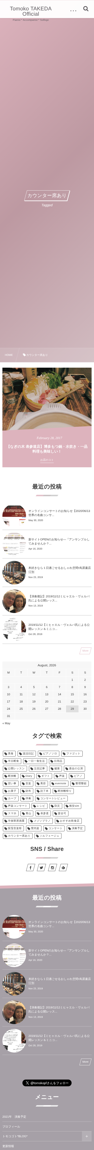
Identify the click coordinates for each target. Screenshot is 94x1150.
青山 (28, 813)
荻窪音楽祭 (15, 828)
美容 (43, 783)
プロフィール (11, 1126)
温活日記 (28, 753)
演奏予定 (77, 828)
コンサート (55, 828)
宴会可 (62, 813)
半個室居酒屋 (16, 820)
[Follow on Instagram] (52, 867)
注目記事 (39, 768)
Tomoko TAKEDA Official (31, 11)
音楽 (28, 783)
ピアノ (78, 776)
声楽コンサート (17, 806)
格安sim (74, 806)
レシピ (41, 806)
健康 (57, 768)
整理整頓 (81, 783)
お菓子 (12, 791)
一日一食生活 (36, 761)
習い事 (12, 783)
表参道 (44, 813)
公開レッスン (16, 768)
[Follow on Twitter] (41, 867)
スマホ (12, 813)
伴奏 (28, 798)
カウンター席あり (19, 835)
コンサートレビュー (53, 798)
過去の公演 (76, 768)
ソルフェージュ (49, 835)
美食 (10, 753)
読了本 (44, 791)
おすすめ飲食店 (70, 820)
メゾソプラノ (42, 820)
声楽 (62, 776)
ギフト (45, 776)
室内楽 (35, 828)
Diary (29, 776)
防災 (57, 806)
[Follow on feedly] (63, 867)
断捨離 (12, 776)
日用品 (58, 761)
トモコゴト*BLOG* (14, 1136)
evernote (60, 783)
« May (6, 723)
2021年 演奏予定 (14, 1116)
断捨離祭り (65, 791)
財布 (28, 791)
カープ (12, 798)
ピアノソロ (50, 753)
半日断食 (13, 761)
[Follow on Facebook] (30, 867)
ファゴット (73, 753)
